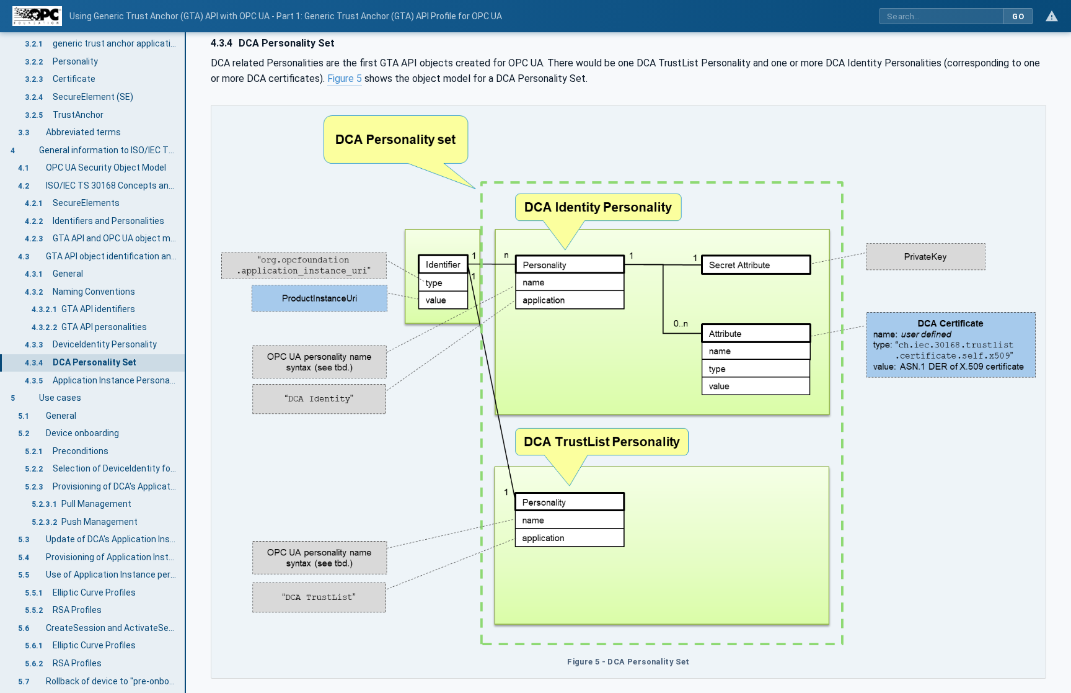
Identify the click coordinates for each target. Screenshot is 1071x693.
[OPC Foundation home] (37, 16)
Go (1018, 16)
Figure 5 (344, 78)
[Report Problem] (1052, 16)
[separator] (186, 362)
